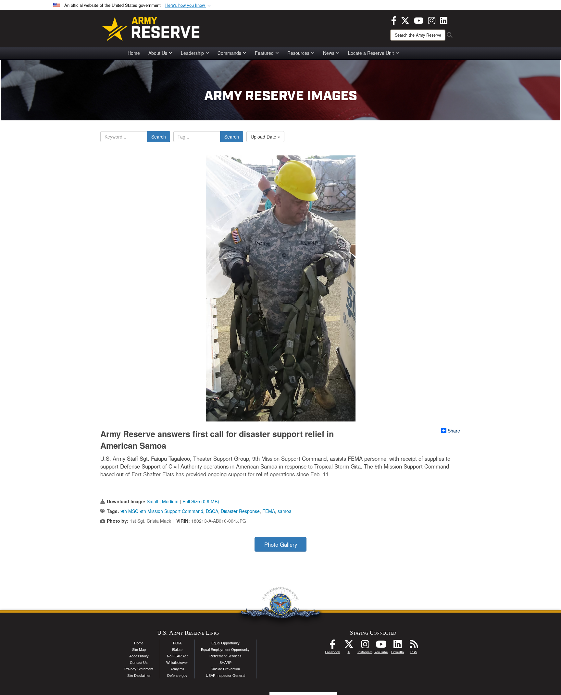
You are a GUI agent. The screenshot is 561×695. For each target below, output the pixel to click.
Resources (298, 53)
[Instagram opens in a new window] (431, 20)
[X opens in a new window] (405, 20)
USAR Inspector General (225, 675)
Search (158, 136)
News (328, 53)
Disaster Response (240, 511)
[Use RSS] (413, 646)
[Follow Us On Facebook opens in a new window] (332, 646)
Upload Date (264, 136)
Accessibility (139, 656)
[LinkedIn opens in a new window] (443, 20)
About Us (157, 53)
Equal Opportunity (225, 643)
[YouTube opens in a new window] (418, 20)
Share (454, 430)
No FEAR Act (177, 656)
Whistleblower (177, 663)
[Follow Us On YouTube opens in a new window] (381, 646)
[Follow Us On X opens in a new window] (349, 646)
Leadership (192, 53)
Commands (229, 53)
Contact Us (139, 663)
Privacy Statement (138, 669)
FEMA (268, 511)
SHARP (225, 663)
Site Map (139, 650)
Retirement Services (225, 656)
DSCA (212, 511)
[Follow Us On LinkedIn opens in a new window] (397, 646)
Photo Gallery (280, 544)
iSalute (177, 650)
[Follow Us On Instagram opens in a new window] (365, 646)
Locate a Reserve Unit (371, 53)
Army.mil (177, 669)
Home (134, 53)
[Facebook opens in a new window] (393, 20)
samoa (285, 511)
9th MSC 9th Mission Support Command (161, 511)
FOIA (177, 643)
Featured (264, 53)
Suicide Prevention (225, 669)
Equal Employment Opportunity (225, 650)
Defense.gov (177, 675)
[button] (188, 5)
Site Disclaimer (139, 675)
